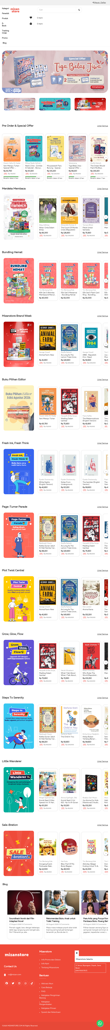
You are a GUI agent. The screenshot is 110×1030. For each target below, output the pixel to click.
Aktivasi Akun (47, 984)
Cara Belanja (46, 987)
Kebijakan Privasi (48, 1008)
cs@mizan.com (14, 975)
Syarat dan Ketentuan (51, 1012)
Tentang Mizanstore (50, 968)
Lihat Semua (102, 126)
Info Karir (45, 964)
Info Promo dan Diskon (51, 960)
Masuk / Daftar (100, 3)
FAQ (43, 991)
